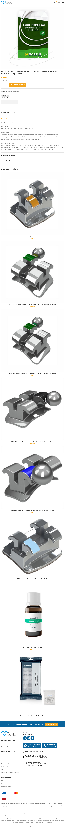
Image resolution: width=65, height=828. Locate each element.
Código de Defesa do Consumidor (10, 772)
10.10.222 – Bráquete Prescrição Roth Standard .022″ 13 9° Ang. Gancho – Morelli (32, 373)
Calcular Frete (5, 95)
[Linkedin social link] (16, 112)
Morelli (10, 91)
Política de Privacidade (7, 744)
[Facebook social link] (10, 112)
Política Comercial (6, 758)
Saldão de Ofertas (6, 786)
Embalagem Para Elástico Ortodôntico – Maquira (32, 716)
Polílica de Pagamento (7, 761)
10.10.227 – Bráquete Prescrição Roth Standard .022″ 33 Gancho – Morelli (32, 441)
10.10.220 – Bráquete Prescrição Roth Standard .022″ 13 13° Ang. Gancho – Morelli (32, 304)
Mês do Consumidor (6, 780)
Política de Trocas (6, 747)
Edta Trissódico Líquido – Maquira (32, 647)
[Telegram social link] (18, 112)
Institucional (4, 755)
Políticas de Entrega (6, 764)
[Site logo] (6, 2)
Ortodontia (16, 91)
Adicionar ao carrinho (18, 85)
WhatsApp (4, 769)
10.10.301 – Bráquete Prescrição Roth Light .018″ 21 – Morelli (32, 578)
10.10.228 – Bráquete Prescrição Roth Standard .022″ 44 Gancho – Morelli (32, 510)
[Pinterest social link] (14, 112)
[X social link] (12, 112)
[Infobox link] (32, 745)
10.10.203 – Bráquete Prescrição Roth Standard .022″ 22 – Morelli (32, 236)
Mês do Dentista (5, 783)
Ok (9, 102)
